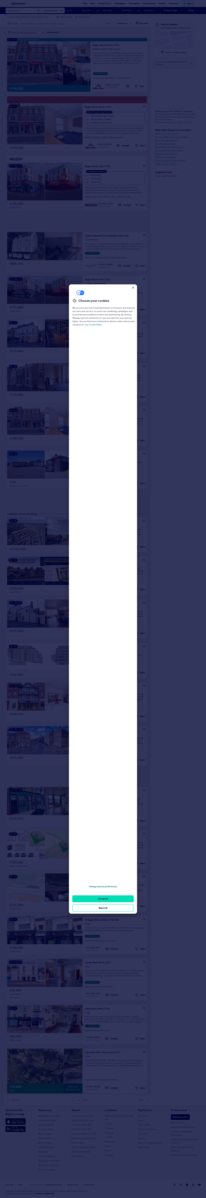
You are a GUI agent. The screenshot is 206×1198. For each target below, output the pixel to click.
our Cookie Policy (93, 324)
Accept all (103, 898)
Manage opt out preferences (103, 886)
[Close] (133, 288)
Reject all (103, 907)
